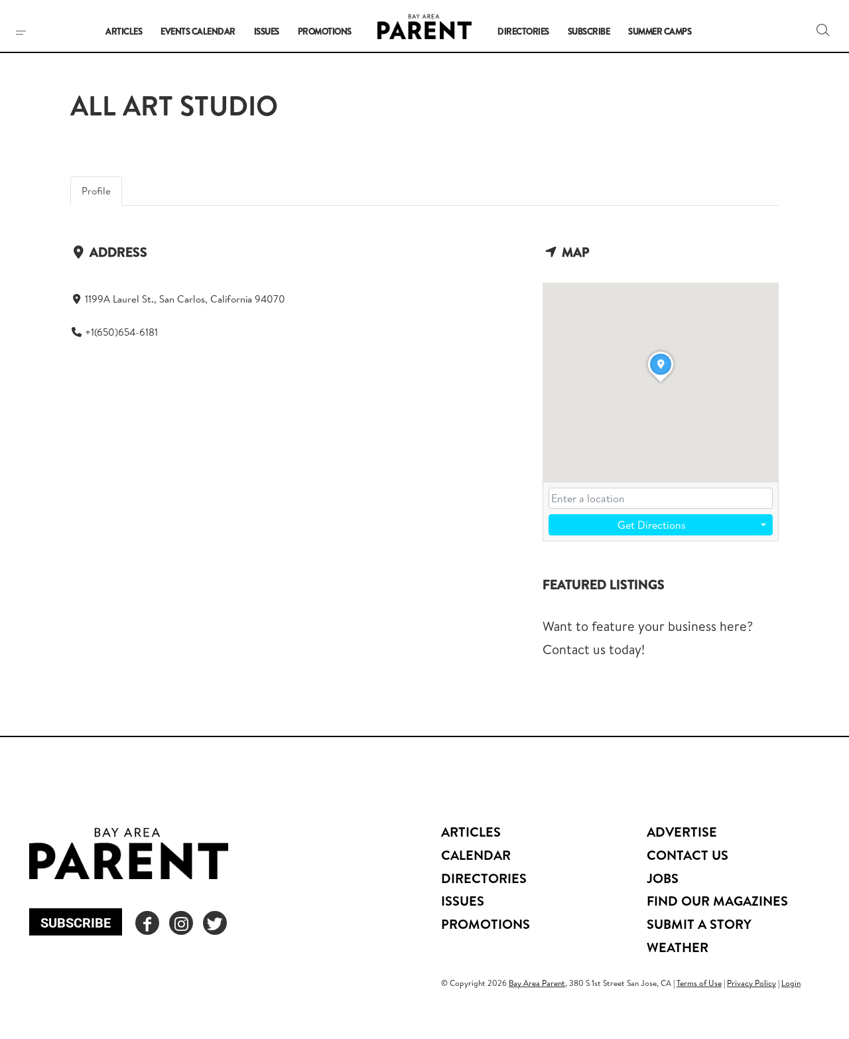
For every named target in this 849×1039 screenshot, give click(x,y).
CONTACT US (687, 855)
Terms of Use (699, 983)
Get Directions (652, 525)
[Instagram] (181, 923)
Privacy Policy (751, 983)
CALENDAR (476, 855)
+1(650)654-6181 (121, 332)
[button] (823, 30)
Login (791, 983)
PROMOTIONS (485, 924)
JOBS (663, 878)
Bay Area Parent (537, 983)
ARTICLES (471, 832)
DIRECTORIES (484, 878)
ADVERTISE (682, 832)
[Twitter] (215, 923)
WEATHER (677, 947)
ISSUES (462, 901)
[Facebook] (147, 923)
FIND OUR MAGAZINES (717, 901)
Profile (96, 191)
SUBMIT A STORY (699, 924)
